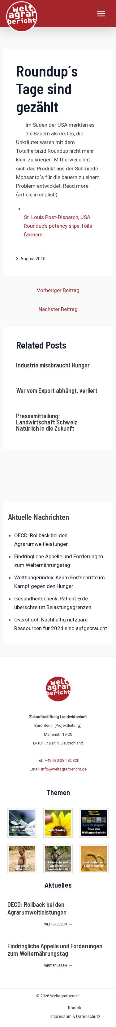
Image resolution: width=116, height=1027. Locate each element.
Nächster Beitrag (58, 309)
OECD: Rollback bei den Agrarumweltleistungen (37, 908)
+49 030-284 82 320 (62, 760)
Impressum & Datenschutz (75, 1016)
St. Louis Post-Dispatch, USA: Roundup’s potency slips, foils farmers (58, 226)
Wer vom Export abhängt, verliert (56, 390)
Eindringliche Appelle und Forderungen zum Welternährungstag (54, 949)
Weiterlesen (58, 924)
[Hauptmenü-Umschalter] (101, 13)
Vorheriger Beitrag (58, 290)
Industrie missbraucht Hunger (53, 365)
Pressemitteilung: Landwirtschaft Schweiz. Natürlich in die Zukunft (47, 422)
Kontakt (75, 1007)
